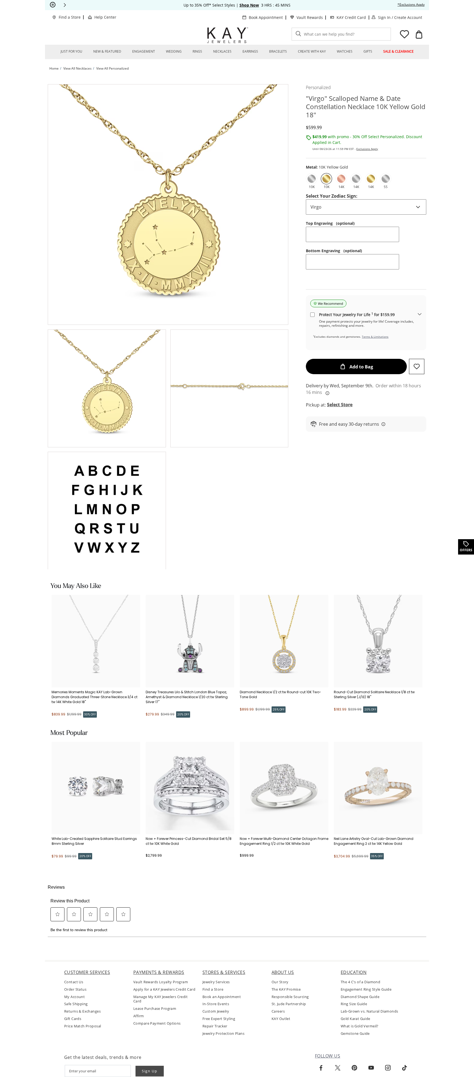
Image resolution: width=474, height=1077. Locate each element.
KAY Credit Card (351, 17)
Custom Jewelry (215, 1011)
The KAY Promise (286, 989)
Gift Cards (72, 1018)
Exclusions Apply (367, 149)
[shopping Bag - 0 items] (419, 34)
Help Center (105, 17)
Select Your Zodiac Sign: (331, 196)
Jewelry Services (216, 982)
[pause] (52, 5)
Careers (278, 1011)
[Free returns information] (382, 424)
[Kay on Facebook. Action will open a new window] (321, 1068)
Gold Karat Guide (355, 1018)
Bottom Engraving (334, 250)
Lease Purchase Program (154, 1008)
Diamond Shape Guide (360, 996)
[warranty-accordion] (419, 314)
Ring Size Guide (354, 1004)
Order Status (75, 989)
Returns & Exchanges (82, 1011)
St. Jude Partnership (289, 1004)
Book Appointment (266, 17)
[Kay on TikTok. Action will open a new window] (405, 1068)
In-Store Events (215, 1004)
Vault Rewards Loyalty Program (160, 982)
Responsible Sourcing (290, 996)
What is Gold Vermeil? (360, 1026)
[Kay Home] (227, 35)
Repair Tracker (214, 1026)
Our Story (280, 982)
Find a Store (70, 17)
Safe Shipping (76, 1004)
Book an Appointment (221, 996)
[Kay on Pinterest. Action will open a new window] (354, 1068)
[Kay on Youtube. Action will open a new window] (371, 1068)
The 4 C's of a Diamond (360, 982)
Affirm (138, 1016)
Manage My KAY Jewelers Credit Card (160, 999)
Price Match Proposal (82, 1026)
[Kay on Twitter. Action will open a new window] (338, 1068)
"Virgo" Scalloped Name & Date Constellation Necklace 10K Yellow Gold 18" (365, 106)
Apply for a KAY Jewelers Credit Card (164, 989)
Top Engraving (330, 223)
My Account (74, 996)
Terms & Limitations (375, 337)
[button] (65, 5)
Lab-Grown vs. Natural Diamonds (369, 1011)
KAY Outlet (281, 1018)
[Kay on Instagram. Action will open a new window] (388, 1068)
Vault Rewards (310, 17)
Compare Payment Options (157, 1023)
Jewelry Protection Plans (223, 1033)
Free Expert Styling (218, 1018)
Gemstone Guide (355, 1033)
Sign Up (149, 1071)
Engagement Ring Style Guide (366, 989)
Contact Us (73, 982)
